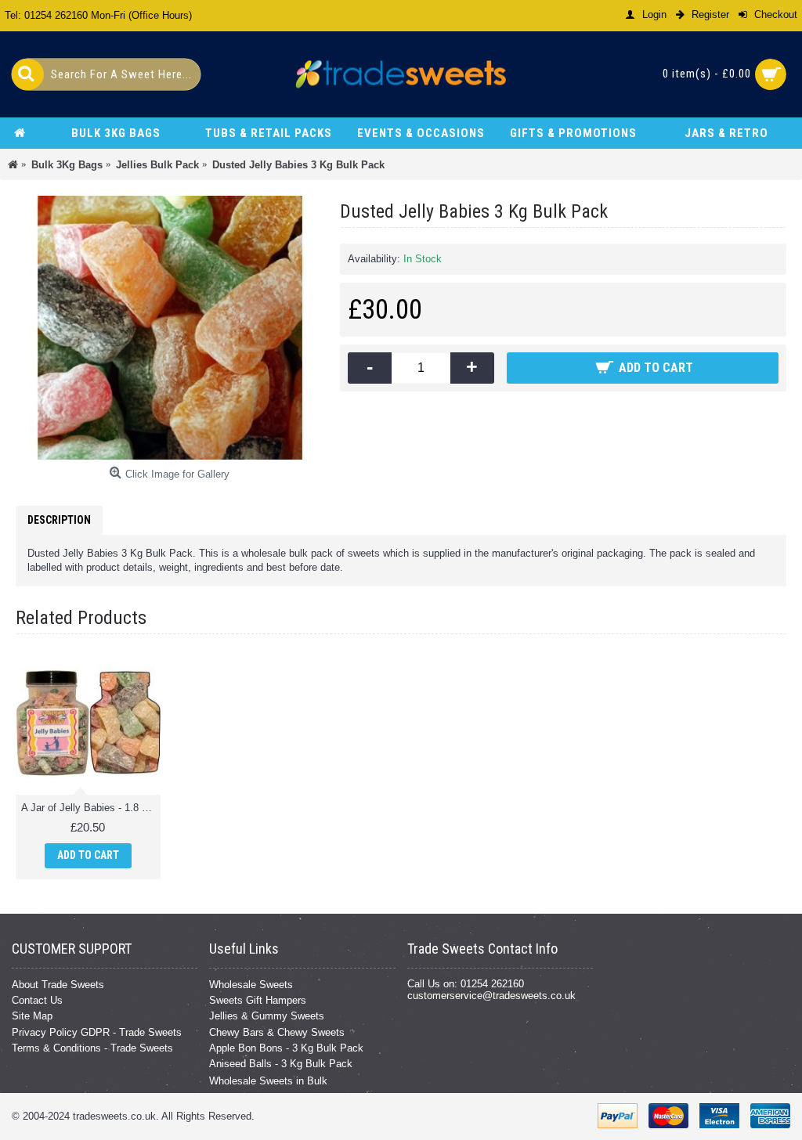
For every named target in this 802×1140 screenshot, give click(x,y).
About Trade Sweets (58, 984)
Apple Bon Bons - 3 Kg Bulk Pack (286, 1048)
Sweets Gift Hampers (257, 1000)
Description (59, 520)
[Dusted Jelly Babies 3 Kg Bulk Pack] (170, 328)
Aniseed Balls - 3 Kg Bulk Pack (280, 1064)
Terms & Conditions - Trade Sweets (92, 1048)
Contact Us (37, 1000)
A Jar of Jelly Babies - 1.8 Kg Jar (91, 808)
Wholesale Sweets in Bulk (268, 1081)
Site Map (32, 1016)
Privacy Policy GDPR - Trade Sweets (97, 1032)
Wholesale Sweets (251, 984)
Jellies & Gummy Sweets (266, 1016)
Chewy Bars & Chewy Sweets (277, 1032)
